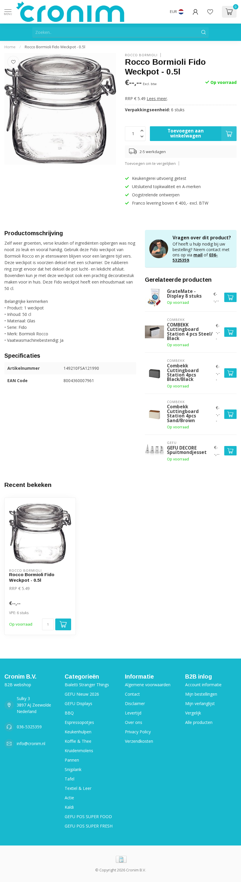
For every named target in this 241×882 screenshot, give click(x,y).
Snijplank (73, 769)
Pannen (72, 760)
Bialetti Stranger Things (87, 684)
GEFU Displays (78, 703)
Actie (69, 797)
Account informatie (203, 684)
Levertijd (133, 713)
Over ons (133, 722)
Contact (132, 694)
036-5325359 (29, 727)
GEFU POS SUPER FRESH (89, 826)
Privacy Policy (138, 732)
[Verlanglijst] (210, 12)
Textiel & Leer (78, 788)
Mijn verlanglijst (200, 703)
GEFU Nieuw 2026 (82, 694)
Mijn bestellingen (201, 694)
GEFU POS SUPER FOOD (88, 816)
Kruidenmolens (79, 750)
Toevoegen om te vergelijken (150, 163)
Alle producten (198, 722)
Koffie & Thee (78, 741)
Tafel (69, 779)
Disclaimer (135, 703)
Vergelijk (193, 713)
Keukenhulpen (78, 732)
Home (10, 46)
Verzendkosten (139, 741)
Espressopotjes (79, 722)
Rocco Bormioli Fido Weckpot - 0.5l (55, 46)
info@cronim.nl (31, 743)
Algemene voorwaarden (147, 684)
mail (197, 255)
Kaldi (69, 807)
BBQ (69, 713)
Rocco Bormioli (141, 55)
